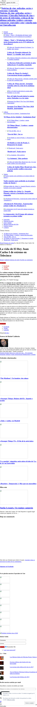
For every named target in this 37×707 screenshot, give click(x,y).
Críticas (6, 112)
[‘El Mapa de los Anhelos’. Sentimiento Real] (17, 113)
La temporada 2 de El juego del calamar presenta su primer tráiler (18, 215)
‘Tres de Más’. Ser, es (15, 134)
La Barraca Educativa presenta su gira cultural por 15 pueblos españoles (21, 64)
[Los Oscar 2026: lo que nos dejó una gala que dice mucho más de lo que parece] (5, 617)
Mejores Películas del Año (11, 224)
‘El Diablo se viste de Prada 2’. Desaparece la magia (18, 144)
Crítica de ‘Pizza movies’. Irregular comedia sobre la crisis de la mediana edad (20, 86)
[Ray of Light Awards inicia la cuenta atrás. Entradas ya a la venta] (22, 92)
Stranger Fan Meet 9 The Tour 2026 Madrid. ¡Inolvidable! (20, 107)
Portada (6, 32)
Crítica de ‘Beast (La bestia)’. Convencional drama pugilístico (19, 74)
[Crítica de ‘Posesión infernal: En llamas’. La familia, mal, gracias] (22, 49)
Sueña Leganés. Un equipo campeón (16, 508)
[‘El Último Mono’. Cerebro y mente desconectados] (22, 122)
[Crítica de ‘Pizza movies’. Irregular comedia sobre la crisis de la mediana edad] (22, 80)
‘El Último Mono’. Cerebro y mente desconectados (18, 235)
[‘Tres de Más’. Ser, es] (14, 131)
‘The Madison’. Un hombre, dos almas (14, 378)
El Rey (7, 333)
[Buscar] (0, 1)
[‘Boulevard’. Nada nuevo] (15, 148)
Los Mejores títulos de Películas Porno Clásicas (23, 657)
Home (2, 243)
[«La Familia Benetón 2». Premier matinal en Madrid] (5, 603)
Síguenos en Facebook (6, 566)
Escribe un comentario (26, 260)
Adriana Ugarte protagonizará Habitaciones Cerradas (18, 354)
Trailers (6, 174)
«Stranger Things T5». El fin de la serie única (16, 441)
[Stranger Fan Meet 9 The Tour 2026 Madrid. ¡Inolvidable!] (22, 103)
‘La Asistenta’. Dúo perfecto (17, 158)
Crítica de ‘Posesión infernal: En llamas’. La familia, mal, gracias (19, 53)
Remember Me (11, 647)
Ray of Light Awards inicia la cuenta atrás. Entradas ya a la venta (20, 97)
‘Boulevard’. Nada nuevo (16, 151)
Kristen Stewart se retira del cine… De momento (16, 353)
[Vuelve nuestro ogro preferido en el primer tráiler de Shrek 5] (20, 177)
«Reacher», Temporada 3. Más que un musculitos (18, 484)
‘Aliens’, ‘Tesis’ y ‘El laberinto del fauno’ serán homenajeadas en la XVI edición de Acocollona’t (19, 42)
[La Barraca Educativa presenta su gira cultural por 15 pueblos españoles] (22, 59)
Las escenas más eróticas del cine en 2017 (22, 667)
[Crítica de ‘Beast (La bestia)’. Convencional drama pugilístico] (22, 70)
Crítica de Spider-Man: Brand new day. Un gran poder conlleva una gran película (21, 169)
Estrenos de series (9, 243)
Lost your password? (9, 650)
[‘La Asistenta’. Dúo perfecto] (16, 155)
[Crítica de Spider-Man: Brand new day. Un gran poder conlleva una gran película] (22, 163)
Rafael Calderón (5, 260)
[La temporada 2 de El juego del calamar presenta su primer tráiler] (20, 210)
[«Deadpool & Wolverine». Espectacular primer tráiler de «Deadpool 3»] (20, 200)
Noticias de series (8, 221)
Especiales (7, 219)
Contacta (6, 227)
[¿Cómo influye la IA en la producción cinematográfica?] (5, 589)
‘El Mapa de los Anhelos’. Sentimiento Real (19, 117)
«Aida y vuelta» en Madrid (10, 421)
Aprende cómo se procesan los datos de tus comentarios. (17, 560)
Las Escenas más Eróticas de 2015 (19, 677)
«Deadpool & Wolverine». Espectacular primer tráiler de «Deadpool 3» (18, 205)
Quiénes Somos (8, 226)
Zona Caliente (8, 223)
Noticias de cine (8, 33)
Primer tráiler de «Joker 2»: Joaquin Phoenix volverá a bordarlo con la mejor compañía (18, 193)
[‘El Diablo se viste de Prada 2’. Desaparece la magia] (22, 139)
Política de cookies (11, 699)
